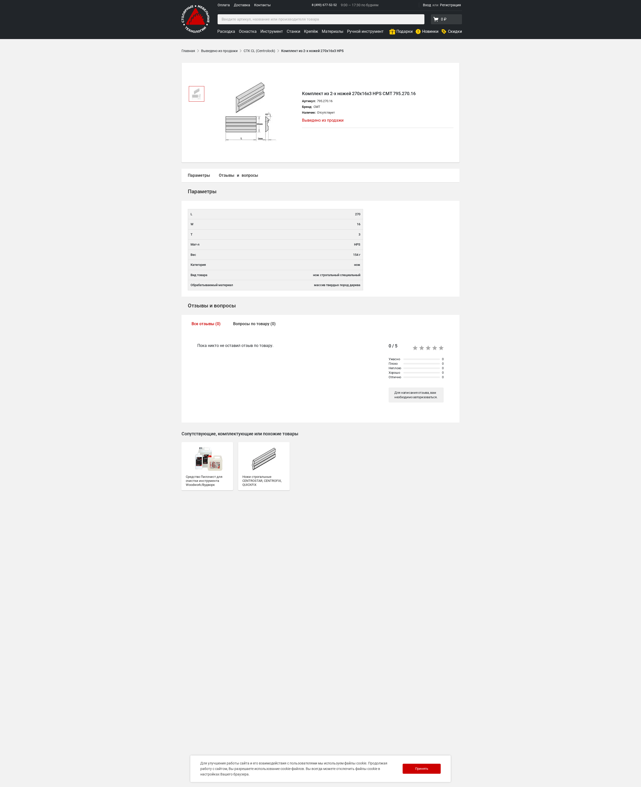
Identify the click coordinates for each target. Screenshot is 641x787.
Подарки (404, 31)
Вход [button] (427, 5)
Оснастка (248, 31)
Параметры (199, 175)
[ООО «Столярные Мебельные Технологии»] (196, 32)
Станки (293, 31)
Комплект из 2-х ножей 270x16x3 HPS (312, 51)
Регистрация (450, 5)
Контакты (262, 5)
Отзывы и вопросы (212, 306)
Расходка (226, 31)
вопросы (250, 175)
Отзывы (226, 175)
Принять (421, 768)
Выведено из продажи (219, 51)
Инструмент (271, 31)
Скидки (455, 31)
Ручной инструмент (365, 31)
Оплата (224, 5)
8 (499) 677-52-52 (324, 5)
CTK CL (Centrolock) (259, 51)
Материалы (332, 31)
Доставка (242, 5)
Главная (188, 51)
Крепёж (311, 31)
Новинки (430, 31)
